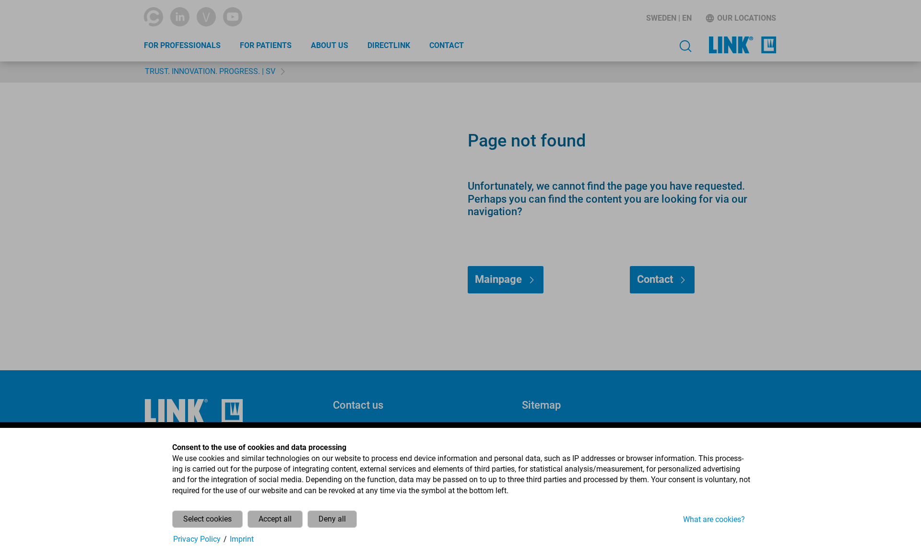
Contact (446, 45)
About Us (329, 45)
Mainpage (498, 279)
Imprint (242, 539)
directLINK (388, 45)
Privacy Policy (197, 539)
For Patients (266, 45)
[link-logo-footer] (194, 411)
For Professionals (182, 45)
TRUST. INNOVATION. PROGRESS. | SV (210, 71)
